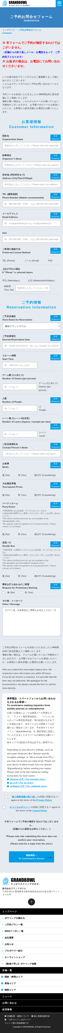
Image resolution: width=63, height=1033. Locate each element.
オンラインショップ (15, 957)
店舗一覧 (7, 970)
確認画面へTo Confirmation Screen (31, 857)
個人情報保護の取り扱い (24, 796)
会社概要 (9, 937)
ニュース (7, 996)
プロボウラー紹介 (14, 950)
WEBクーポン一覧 (14, 931)
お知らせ (9, 944)
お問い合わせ (9, 1003)
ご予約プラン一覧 (14, 924)
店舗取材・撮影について (18, 1016)
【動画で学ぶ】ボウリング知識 (20, 963)
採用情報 (7, 1009)
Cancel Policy (39, 810)
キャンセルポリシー (20, 807)
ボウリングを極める (15, 918)
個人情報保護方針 (42, 1016)
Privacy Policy (44, 800)
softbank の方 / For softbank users (28, 786)
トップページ (8, 30)
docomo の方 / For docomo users (27, 779)
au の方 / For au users (21, 782)
